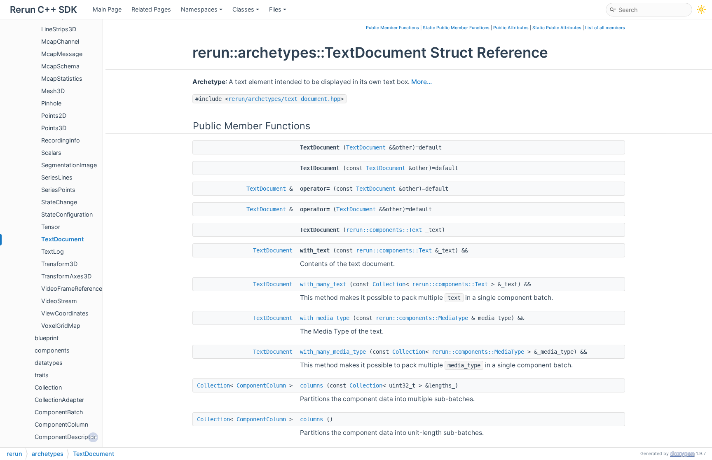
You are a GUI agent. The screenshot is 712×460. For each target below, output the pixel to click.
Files (275, 9)
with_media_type (324, 318)
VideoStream (59, 300)
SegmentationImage (69, 164)
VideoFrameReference (71, 288)
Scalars (51, 152)
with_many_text (323, 284)
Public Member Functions (392, 27)
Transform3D (59, 263)
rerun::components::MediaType (422, 318)
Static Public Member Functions (456, 27)
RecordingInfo (60, 140)
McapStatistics (61, 78)
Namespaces (199, 9)
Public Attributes (511, 27)
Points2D (53, 115)
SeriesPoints (58, 189)
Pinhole (51, 103)
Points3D (53, 127)
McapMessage (61, 53)
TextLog (52, 251)
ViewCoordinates (65, 313)
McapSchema (60, 66)
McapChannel (60, 41)
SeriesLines (57, 177)
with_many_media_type (333, 351)
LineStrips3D (58, 29)
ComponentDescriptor (65, 436)
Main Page (107, 9)
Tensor (50, 226)
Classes (243, 9)
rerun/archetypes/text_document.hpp (284, 99)
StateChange (59, 201)
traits (42, 374)
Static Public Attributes (556, 27)
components (52, 350)
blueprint (47, 337)
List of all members (605, 27)
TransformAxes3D (66, 276)
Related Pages (151, 9)
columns (311, 385)
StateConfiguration (67, 214)
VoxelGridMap (60, 325)
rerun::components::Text (384, 229)
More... (421, 82)
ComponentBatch (59, 412)
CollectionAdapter (59, 399)
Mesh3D (53, 90)
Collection (48, 387)
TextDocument (62, 239)
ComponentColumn (61, 424)
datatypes (49, 362)
